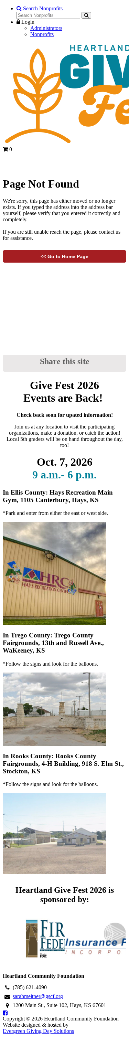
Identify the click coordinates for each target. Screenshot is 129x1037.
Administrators (46, 28)
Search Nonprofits (42, 8)
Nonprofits (42, 34)
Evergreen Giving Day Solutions (38, 1031)
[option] (34, 938)
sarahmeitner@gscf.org (38, 996)
